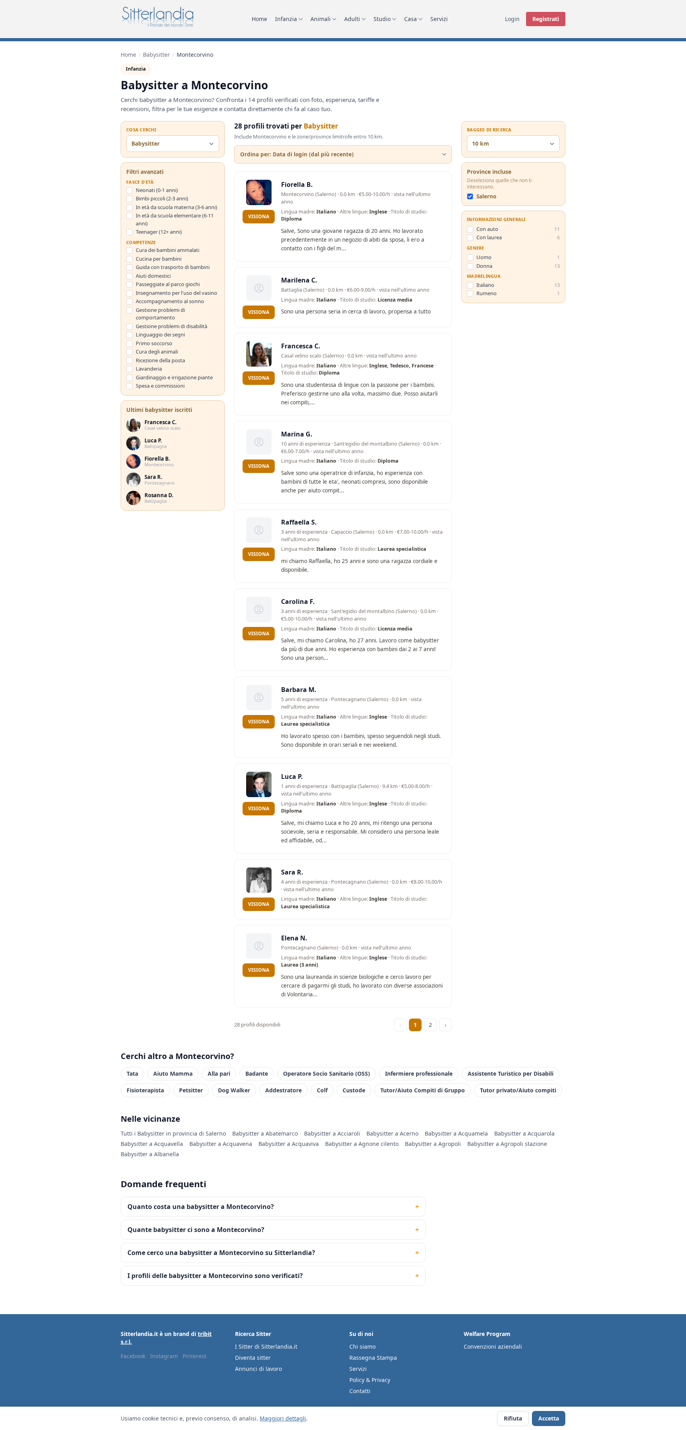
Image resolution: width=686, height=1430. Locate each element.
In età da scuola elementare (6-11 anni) (175, 219)
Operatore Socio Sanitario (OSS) (326, 1073)
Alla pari (219, 1073)
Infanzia (286, 19)
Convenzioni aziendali (493, 1346)
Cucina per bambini (158, 258)
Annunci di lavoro (258, 1368)
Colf (322, 1090)
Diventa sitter (253, 1357)
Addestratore (283, 1090)
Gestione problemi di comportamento (160, 313)
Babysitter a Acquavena (220, 1143)
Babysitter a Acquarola (524, 1133)
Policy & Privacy (369, 1380)
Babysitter (156, 54)
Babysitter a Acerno (392, 1133)
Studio (382, 19)
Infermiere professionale (419, 1073)
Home (259, 19)
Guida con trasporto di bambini (173, 267)
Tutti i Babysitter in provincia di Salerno (173, 1133)
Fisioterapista (145, 1090)
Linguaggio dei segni (160, 334)
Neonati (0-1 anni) (157, 190)
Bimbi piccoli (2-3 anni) (162, 198)
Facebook (133, 1356)
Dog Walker (234, 1090)
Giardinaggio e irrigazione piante (174, 377)
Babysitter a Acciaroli (332, 1133)
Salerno (486, 196)
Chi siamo (362, 1346)
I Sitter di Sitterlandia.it (266, 1346)
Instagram (164, 1356)
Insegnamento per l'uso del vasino (176, 292)
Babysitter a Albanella (150, 1154)
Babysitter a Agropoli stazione (507, 1143)
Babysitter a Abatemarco (265, 1133)
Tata (132, 1073)
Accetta (548, 1418)
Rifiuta (513, 1418)
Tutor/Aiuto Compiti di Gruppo (422, 1090)
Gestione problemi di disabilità (171, 326)
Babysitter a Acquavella (152, 1143)
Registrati (545, 19)
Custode (354, 1090)
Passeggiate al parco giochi (168, 284)
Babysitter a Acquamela (456, 1133)
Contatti (359, 1391)
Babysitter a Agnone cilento (362, 1143)
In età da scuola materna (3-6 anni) (176, 207)
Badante (256, 1073)
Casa (410, 19)
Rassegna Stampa (373, 1357)
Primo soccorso (154, 343)
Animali (320, 19)
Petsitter (191, 1090)
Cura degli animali (157, 352)
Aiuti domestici (153, 275)
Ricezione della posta (160, 360)
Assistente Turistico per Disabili (510, 1073)
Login (512, 19)
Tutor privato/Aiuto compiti (518, 1090)
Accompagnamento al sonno (170, 301)
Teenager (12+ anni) (159, 232)
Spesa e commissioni (160, 386)
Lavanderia (149, 369)
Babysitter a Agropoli (433, 1143)
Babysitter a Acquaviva (288, 1143)
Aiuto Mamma (173, 1073)
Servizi (439, 19)
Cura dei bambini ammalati (167, 250)
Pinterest (194, 1356)
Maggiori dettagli (283, 1418)
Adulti (352, 19)
